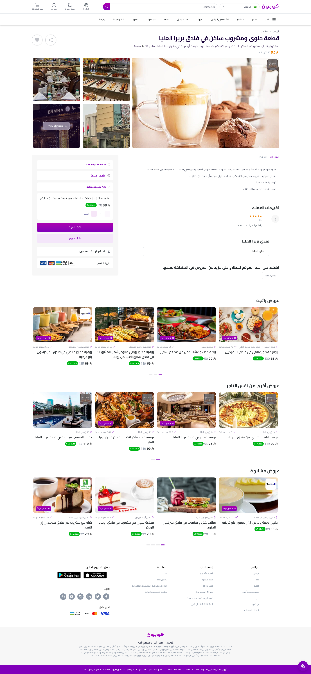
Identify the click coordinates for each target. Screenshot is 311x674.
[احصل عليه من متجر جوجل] (69, 574)
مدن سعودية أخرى (250, 592)
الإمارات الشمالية (251, 610)
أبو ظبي (255, 604)
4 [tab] (148, 544)
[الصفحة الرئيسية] (270, 6)
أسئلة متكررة (207, 580)
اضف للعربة (75, 227)
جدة (257, 580)
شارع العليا (270, 275)
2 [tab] (155, 374)
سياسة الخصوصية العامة (156, 592)
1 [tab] (160, 374)
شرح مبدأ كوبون (206, 573)
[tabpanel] (248, 339)
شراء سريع (75, 238)
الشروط (263, 157)
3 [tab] (150, 374)
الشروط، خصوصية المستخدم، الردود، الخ (149, 586)
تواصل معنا (162, 580)
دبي (257, 598)
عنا (166, 573)
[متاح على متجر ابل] (95, 574)
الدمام (256, 586)
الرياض (276, 31)
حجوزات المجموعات (204, 592)
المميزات (274, 157)
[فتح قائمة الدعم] (303, 666)
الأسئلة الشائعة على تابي (202, 604)
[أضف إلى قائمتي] (37, 40)
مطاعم (265, 31)
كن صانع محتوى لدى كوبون (200, 598)
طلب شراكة (208, 586)
